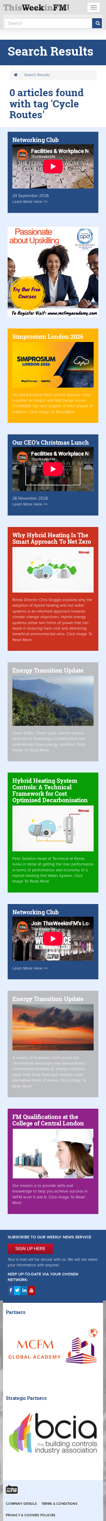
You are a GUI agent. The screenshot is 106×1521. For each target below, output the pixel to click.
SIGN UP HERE (30, 1249)
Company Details (21, 1504)
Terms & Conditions (59, 1504)
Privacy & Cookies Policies (30, 1515)
